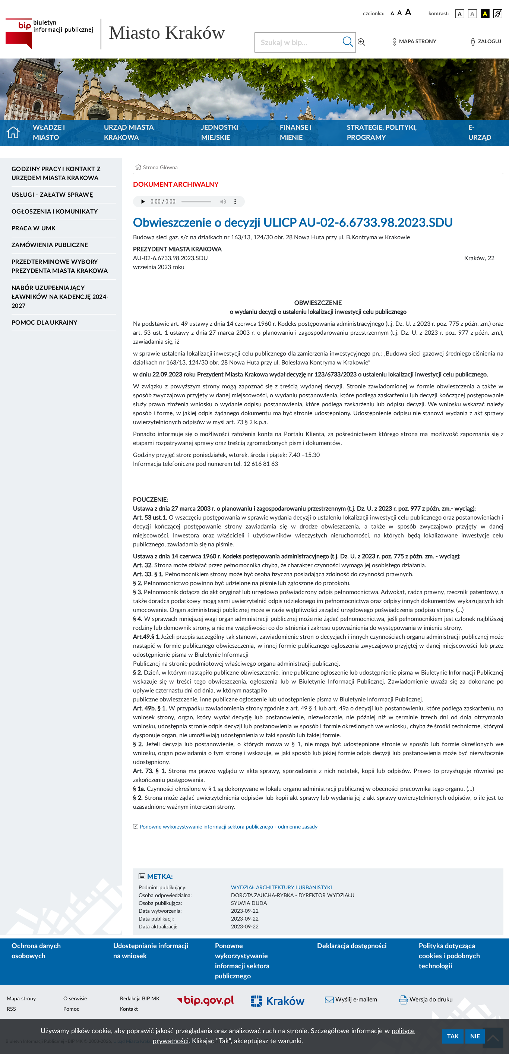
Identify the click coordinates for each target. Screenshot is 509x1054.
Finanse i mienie (296, 132)
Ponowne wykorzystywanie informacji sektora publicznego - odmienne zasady (228, 827)
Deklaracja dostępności (352, 946)
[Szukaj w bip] (348, 42)
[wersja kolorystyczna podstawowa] (459, 13)
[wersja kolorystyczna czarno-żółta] (485, 13)
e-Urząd (479, 132)
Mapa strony (21, 998)
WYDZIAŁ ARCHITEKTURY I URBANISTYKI (281, 887)
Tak (453, 1036)
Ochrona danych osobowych (36, 951)
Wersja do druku (430, 1000)
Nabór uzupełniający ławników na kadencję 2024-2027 (60, 297)
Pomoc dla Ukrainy (44, 323)
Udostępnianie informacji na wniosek (151, 951)
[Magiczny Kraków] (281, 1005)
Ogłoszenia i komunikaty (55, 212)
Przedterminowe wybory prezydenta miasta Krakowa (60, 266)
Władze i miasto (49, 132)
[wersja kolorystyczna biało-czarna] (472, 13)
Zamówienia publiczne (50, 245)
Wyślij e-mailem (355, 1000)
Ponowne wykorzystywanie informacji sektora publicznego (242, 961)
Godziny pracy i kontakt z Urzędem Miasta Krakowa (56, 173)
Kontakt (129, 1009)
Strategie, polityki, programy (382, 132)
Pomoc (71, 1009)
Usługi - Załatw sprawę (52, 195)
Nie (475, 1036)
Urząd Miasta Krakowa (129, 132)
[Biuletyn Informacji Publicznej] (206, 1005)
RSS (11, 1009)
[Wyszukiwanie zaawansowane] (361, 42)
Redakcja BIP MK (139, 998)
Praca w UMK (34, 228)
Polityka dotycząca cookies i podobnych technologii (449, 956)
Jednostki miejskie (219, 132)
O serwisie (75, 998)
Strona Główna (160, 167)
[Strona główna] (16, 133)
